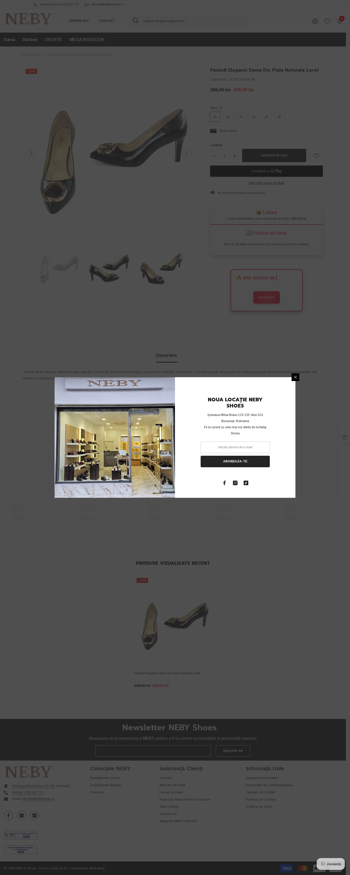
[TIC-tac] (246, 483)
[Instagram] (235, 483)
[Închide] (295, 377)
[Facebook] (224, 483)
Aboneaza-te (235, 461)
